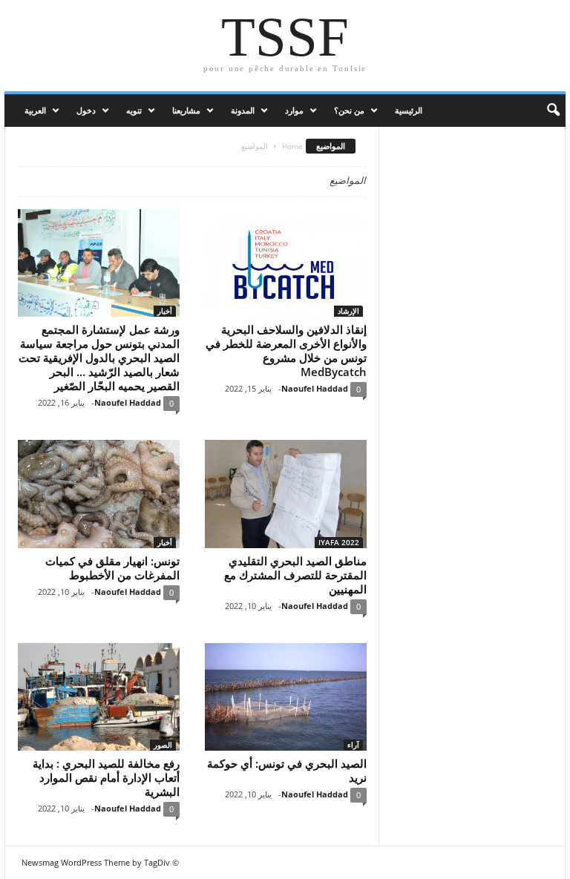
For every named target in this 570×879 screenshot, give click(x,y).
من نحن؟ (349, 110)
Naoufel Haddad (127, 402)
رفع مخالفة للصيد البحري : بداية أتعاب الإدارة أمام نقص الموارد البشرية (106, 777)
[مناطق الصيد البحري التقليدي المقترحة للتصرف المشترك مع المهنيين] (286, 493)
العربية (35, 110)
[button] (543, 110)
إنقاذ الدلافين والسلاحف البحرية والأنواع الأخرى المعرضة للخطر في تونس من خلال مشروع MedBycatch (286, 350)
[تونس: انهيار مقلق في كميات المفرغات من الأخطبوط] (99, 493)
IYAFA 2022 (338, 542)
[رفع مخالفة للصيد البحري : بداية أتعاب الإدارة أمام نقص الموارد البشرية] (99, 697)
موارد (294, 110)
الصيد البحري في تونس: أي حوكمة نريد (287, 770)
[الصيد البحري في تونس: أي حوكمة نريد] (286, 697)
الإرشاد (348, 311)
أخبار (164, 311)
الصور (163, 745)
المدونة (243, 110)
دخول (86, 110)
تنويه (134, 110)
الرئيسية (408, 110)
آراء (353, 745)
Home (292, 146)
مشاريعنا (186, 110)
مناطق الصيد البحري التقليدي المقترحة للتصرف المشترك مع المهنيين (295, 574)
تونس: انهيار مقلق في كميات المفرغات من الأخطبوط (112, 567)
